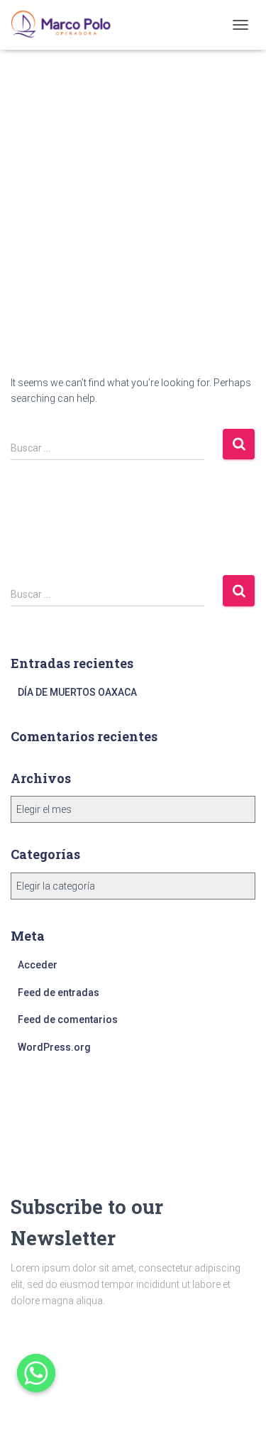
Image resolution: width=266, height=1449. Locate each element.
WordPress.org (54, 1047)
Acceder (37, 964)
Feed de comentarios (68, 1019)
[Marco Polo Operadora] (66, 25)
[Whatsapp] (36, 1373)
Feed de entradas (58, 992)
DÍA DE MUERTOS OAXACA (77, 692)
